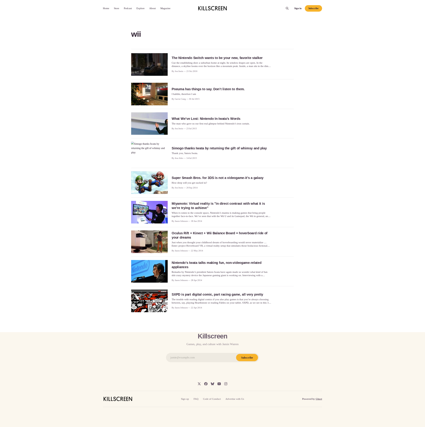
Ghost (319, 399)
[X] (199, 383)
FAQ (196, 399)
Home (106, 8)
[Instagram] (225, 383)
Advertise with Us (234, 399)
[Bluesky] (212, 383)
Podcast (128, 8)
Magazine (165, 8)
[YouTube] (219, 383)
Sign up (185, 399)
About (152, 8)
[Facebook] (206, 383)
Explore (140, 8)
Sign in (297, 8)
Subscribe (313, 8)
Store (116, 8)
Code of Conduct (212, 399)
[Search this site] (287, 8)
